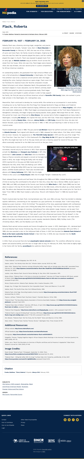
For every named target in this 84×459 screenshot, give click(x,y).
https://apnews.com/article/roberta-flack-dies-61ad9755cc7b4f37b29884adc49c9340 (42, 268)
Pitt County (57, 95)
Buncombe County (8, 50)
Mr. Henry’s (22, 117)
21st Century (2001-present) (11, 384)
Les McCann (43, 130)
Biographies (25, 384)
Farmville (48, 95)
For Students (31, 11)
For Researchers (63, 11)
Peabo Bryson (25, 174)
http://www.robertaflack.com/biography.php (34, 310)
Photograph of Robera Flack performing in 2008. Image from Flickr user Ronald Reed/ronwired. (70, 90)
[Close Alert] (83, 1)
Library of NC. (36, 372)
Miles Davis (53, 184)
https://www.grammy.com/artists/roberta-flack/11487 (60, 292)
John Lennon (16, 154)
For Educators (47, 11)
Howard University (26, 75)
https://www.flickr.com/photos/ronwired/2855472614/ (21, 354)
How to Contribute (7, 422)
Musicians (25, 386)
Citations (60, 9)
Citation (78, 33)
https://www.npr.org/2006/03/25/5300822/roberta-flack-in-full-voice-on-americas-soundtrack (44, 278)
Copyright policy (46, 449)
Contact (4, 419)
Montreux (14, 152)
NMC (43, 451)
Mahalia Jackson (20, 60)
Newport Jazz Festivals (29, 152)
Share (72, 33)
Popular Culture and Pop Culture (13, 389)
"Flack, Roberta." (21, 372)
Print (66, 33)
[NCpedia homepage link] (9, 11)
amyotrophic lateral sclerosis (40, 241)
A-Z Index (78, 11)
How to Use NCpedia (8, 425)
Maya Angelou (68, 107)
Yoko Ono (28, 154)
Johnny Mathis (39, 120)
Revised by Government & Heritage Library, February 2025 (30, 34)
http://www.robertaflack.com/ (24, 328)
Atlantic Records (10, 132)
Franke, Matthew (9, 34)
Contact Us (67, 9)
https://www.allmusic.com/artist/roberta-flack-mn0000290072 (32, 334)
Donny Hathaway (17, 172)
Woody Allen (21, 120)
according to (27, 246)
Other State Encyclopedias (29, 419)
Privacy (23, 422)
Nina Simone (35, 115)
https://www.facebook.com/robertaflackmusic (33, 331)
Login (3, 428)
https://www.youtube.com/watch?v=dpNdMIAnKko (20, 359)
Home (4, 21)
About (53, 9)
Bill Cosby (51, 120)
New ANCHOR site (42, 6)
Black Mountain (43, 48)
